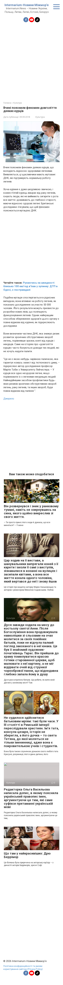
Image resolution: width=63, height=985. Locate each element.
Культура (40, 117)
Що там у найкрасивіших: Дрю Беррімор (27, 855)
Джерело (8, 398)
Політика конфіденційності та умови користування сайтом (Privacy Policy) (23, 967)
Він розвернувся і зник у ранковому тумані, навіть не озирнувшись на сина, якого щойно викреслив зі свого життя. (31, 511)
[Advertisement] (31, 59)
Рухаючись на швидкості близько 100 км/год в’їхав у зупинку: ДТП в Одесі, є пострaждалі (30, 286)
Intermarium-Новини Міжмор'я (27, 5)
